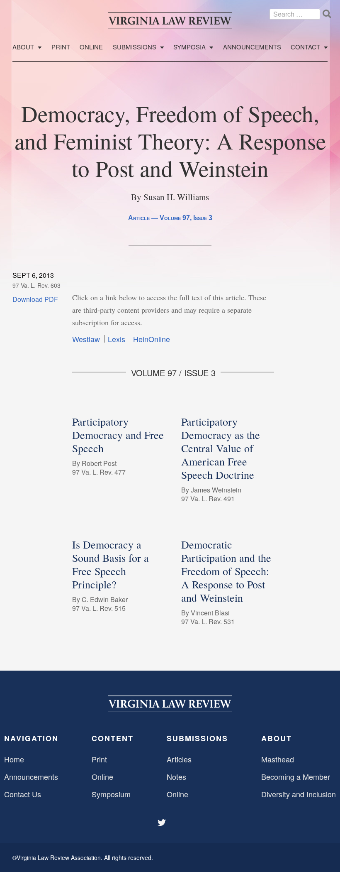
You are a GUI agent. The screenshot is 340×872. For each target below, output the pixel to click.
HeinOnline (151, 339)
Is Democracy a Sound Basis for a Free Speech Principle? (110, 564)
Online (91, 47)
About (23, 47)
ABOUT (276, 738)
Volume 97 (175, 217)
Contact (305, 47)
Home (14, 759)
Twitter (163, 823)
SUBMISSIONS (197, 738)
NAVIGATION (31, 738)
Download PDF (35, 299)
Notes (176, 776)
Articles (179, 759)
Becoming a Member (295, 776)
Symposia (189, 47)
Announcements (252, 47)
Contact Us (22, 794)
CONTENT (113, 738)
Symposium (111, 794)
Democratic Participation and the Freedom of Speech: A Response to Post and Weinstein (226, 571)
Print (60, 47)
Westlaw (86, 339)
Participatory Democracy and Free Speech (118, 434)
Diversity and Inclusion (298, 794)
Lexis (116, 339)
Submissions (134, 47)
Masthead (277, 759)
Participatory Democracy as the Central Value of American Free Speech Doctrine (220, 448)
